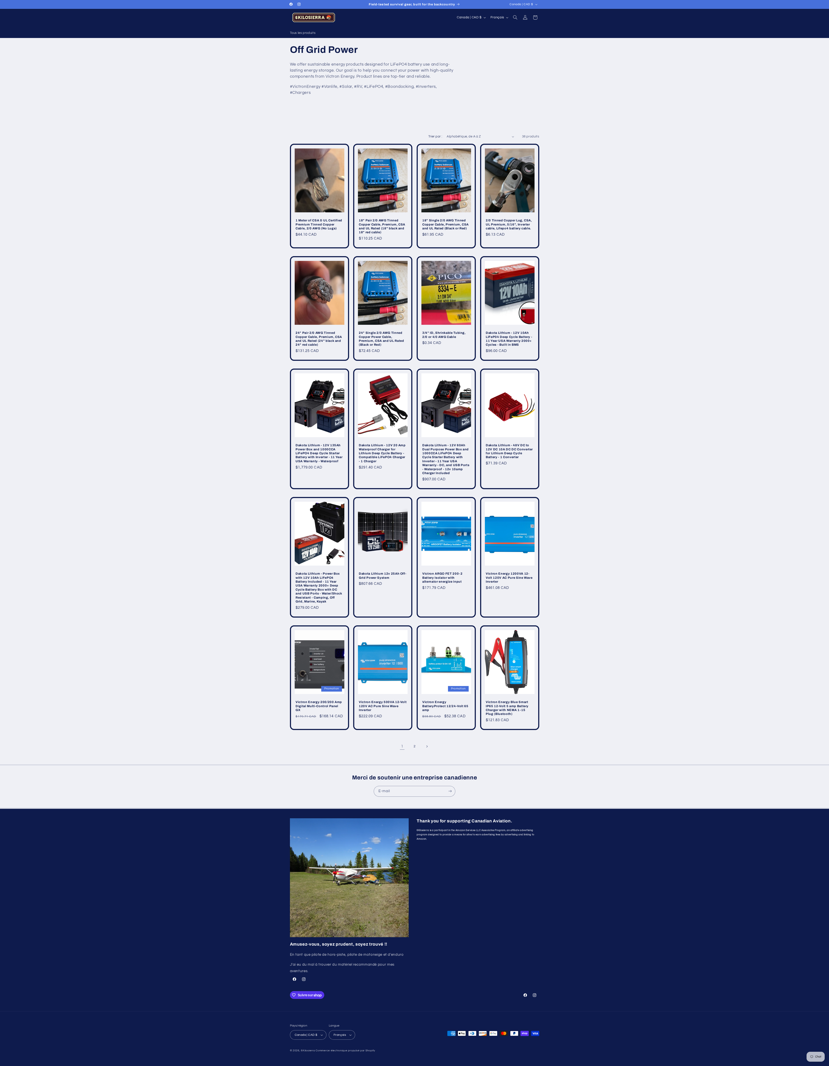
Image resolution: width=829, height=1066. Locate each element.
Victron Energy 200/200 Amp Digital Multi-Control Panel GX (319, 706)
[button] (515, 17)
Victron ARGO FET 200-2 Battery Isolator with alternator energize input (442, 577)
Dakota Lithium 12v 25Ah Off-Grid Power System (382, 575)
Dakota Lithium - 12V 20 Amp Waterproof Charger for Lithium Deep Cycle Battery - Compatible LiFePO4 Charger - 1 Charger (382, 453)
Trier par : (435, 136)
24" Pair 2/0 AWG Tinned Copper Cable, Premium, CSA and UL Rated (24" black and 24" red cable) (319, 338)
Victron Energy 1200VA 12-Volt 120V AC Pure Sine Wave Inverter (509, 577)
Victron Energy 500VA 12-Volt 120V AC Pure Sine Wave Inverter (383, 706)
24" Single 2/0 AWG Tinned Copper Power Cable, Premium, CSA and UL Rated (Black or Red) (381, 338)
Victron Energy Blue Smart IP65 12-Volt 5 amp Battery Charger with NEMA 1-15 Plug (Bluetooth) (507, 708)
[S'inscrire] (450, 791)
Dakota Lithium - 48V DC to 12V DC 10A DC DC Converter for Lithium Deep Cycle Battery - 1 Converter (509, 451)
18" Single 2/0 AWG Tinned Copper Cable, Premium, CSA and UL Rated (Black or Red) (445, 224)
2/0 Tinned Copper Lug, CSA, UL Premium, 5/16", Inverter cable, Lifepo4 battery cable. (509, 224)
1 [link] (402, 746)
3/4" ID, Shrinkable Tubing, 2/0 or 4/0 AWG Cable (444, 334)
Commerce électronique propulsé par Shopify (345, 1050)
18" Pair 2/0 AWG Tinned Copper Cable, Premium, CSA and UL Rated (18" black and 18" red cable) (382, 226)
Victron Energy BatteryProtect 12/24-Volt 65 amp (445, 706)
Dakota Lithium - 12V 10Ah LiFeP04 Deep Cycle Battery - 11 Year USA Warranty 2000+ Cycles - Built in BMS (509, 338)
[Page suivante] (427, 746)
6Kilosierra (308, 1050)
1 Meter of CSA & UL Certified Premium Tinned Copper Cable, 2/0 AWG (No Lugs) (319, 224)
